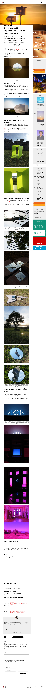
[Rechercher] (41, 2)
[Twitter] (16, 632)
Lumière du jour (13, 603)
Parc (15, 610)
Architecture (22, 611)
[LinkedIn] (20, 632)
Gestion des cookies (28, 687)
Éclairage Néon (20, 606)
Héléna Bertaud (9, 201)
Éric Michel (18, 393)
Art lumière (16, 612)
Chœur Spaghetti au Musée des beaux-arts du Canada (40, 198)
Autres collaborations (37, 235)
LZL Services (23, 622)
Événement (12, 611)
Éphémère (22, 612)
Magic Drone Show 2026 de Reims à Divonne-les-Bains (40, 177)
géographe (18, 49)
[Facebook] (14, 632)
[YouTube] (18, 632)
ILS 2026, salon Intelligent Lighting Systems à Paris (40, 188)
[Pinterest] (13, 632)
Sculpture (12, 601)
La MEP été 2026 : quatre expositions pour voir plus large (40, 183)
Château (11, 610)
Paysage (11, 612)
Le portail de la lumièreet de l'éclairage (9, 2)
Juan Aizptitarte (7, 128)
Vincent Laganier (36, 213)
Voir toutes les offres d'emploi (39, 69)
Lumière (11, 600)
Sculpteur (20, 607)
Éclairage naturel (13, 606)
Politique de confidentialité (18, 686)
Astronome (25, 607)
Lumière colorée (20, 603)
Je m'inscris (39, 243)
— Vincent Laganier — (17, 44)
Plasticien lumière (13, 607)
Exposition (17, 611)
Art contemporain (18, 601)
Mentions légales (25, 686)
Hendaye (24, 600)
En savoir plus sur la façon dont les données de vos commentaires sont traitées (16, 675)
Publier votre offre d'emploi (39, 71)
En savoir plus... (39, 145)
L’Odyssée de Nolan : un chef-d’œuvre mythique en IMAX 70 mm (40, 161)
